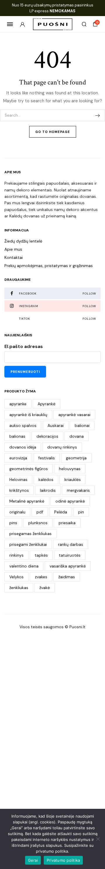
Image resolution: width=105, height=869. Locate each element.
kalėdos (45, 479)
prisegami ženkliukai (28, 544)
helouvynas (69, 468)
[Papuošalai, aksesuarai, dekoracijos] (52, 24)
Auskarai (56, 425)
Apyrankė (46, 403)
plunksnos (38, 522)
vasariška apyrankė (68, 566)
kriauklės (72, 479)
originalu (17, 512)
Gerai (33, 860)
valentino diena (23, 566)
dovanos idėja (22, 447)
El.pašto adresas (23, 346)
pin (81, 512)
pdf (39, 512)
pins (13, 522)
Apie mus (13, 249)
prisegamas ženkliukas (30, 533)
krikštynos (19, 490)
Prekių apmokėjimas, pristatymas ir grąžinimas (48, 265)
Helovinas (18, 479)
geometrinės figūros (28, 468)
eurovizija (18, 458)
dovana (76, 436)
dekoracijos (47, 436)
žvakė (44, 587)
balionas (17, 436)
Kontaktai (13, 257)
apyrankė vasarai (74, 414)
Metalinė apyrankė (26, 501)
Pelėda (60, 512)
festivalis (46, 458)
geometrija (76, 458)
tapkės (41, 555)
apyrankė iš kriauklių (28, 414)
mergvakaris (78, 490)
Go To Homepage (52, 132)
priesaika (67, 522)
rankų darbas (70, 544)
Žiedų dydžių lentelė (23, 241)
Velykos (16, 576)
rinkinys (16, 555)
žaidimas (66, 576)
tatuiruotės (69, 555)
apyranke (18, 403)
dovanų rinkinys (62, 447)
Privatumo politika (63, 860)
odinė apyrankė (70, 501)
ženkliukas (18, 587)
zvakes (41, 576)
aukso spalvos (22, 425)
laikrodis (48, 490)
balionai (82, 425)
